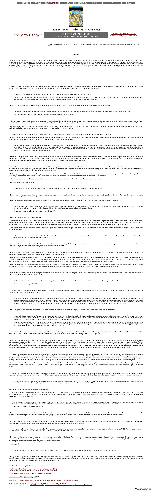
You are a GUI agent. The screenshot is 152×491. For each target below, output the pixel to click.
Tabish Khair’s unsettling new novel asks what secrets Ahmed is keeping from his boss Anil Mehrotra (61, 485)
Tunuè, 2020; (26, 483)
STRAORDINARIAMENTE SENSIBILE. (124, 35)
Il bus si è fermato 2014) (33, 469)
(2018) (30, 480)
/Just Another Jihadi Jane (63, 480)
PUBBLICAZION (52, 3)
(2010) (16, 477)
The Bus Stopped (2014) (33, 470)
